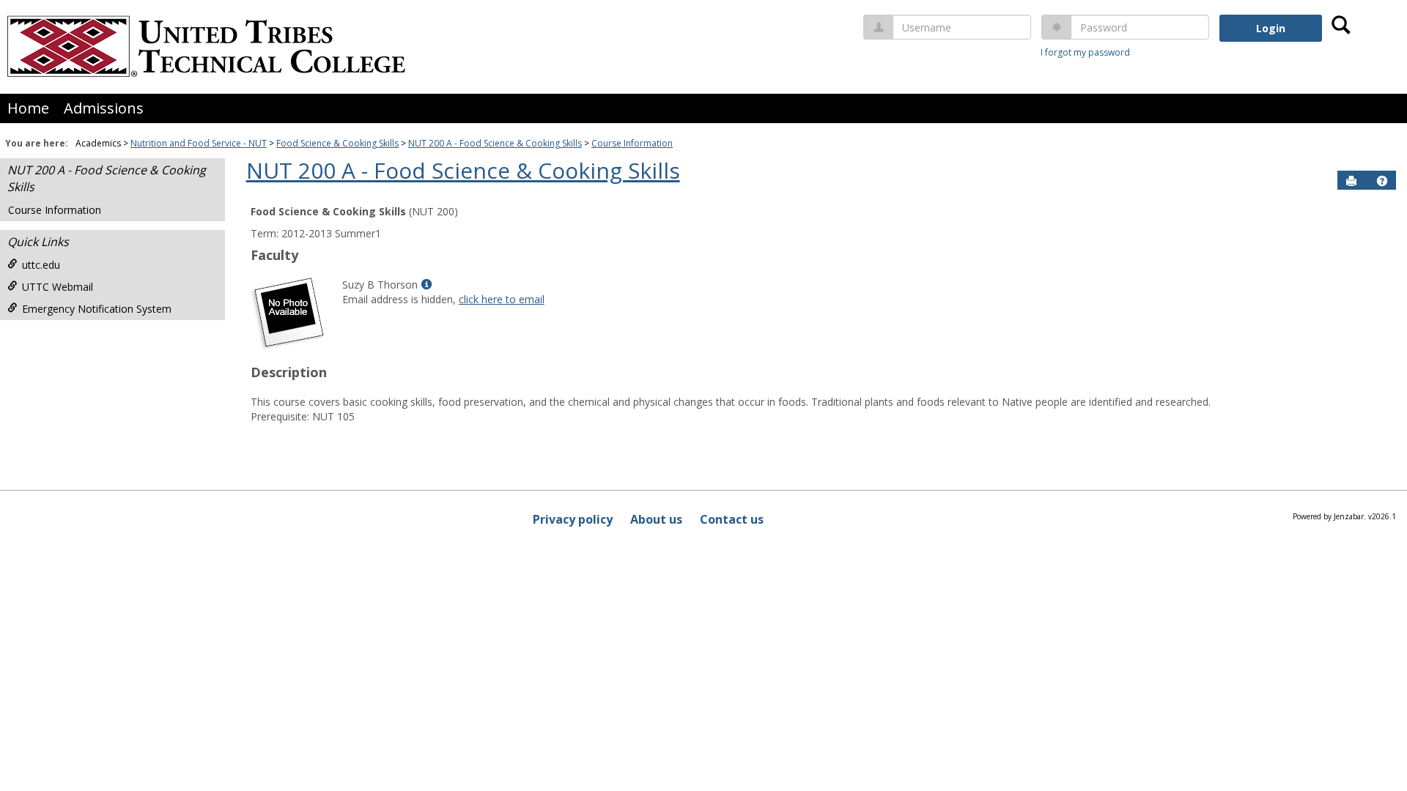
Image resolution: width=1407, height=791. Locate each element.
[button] (1382, 180)
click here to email (501, 299)
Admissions (104, 108)
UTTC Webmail (57, 287)
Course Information (632, 143)
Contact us (732, 519)
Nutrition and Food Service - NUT (198, 143)
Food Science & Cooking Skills (337, 143)
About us (656, 519)
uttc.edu (41, 265)
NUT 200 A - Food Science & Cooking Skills (495, 143)
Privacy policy (573, 519)
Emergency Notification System (96, 309)
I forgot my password (1085, 52)
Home (28, 108)
